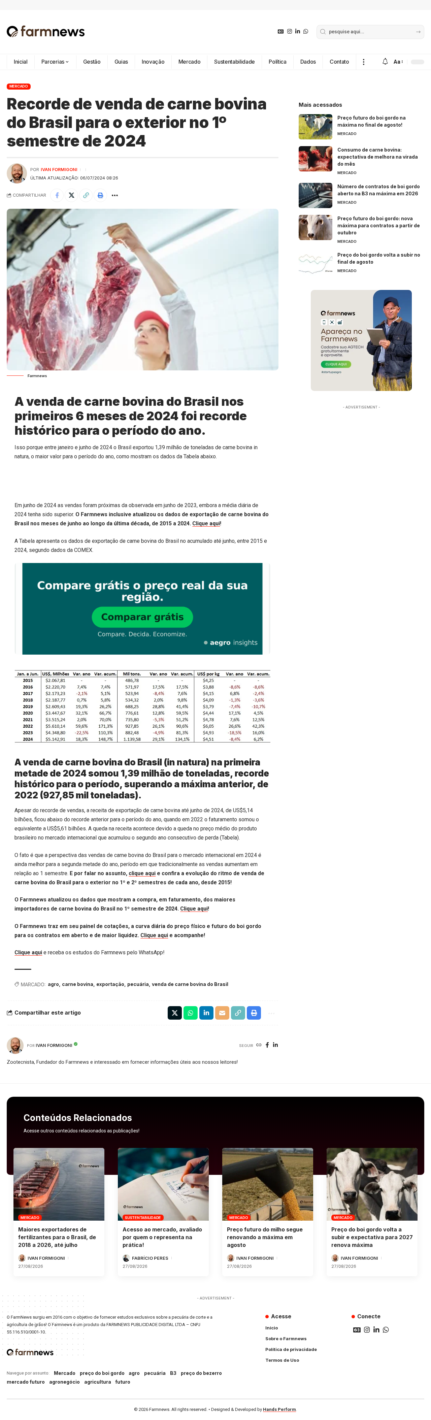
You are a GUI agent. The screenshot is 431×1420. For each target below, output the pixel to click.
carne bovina (77, 984)
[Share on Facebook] (57, 195)
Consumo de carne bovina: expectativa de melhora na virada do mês (377, 157)
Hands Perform (279, 1409)
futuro (122, 1382)
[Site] (259, 1045)
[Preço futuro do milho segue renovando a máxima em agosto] (267, 1184)
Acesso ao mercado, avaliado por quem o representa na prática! (162, 1237)
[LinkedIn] (298, 31)
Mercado (18, 86)
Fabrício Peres (150, 1258)
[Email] (222, 1013)
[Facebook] (267, 1045)
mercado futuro (26, 1382)
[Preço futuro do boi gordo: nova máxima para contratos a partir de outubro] (315, 227)
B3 (173, 1373)
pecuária (138, 984)
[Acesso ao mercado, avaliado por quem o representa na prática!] (163, 1184)
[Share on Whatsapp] (191, 1013)
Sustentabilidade (143, 1217)
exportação (110, 984)
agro (53, 984)
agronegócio (64, 1382)
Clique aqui (206, 523)
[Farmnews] (46, 32)
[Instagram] (290, 31)
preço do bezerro (201, 1373)
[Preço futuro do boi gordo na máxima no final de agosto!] (315, 126)
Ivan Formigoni (59, 169)
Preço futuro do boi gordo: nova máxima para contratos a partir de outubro (378, 225)
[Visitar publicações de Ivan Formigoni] (17, 173)
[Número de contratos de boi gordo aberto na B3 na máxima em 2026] (315, 195)
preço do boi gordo (102, 1373)
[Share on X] (71, 195)
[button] (363, 62)
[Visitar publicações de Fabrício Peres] (126, 1258)
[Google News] (281, 31)
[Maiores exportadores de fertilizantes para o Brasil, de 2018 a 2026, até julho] (58, 1184)
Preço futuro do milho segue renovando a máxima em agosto (265, 1237)
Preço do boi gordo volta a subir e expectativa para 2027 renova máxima (372, 1237)
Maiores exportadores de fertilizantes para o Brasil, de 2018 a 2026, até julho (57, 1237)
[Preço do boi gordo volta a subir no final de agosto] (315, 263)
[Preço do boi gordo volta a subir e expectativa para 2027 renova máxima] (372, 1184)
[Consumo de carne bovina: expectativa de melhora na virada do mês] (315, 158)
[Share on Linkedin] (206, 1013)
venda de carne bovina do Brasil (190, 984)
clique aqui (142, 873)
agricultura (97, 1382)
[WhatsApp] (306, 31)
